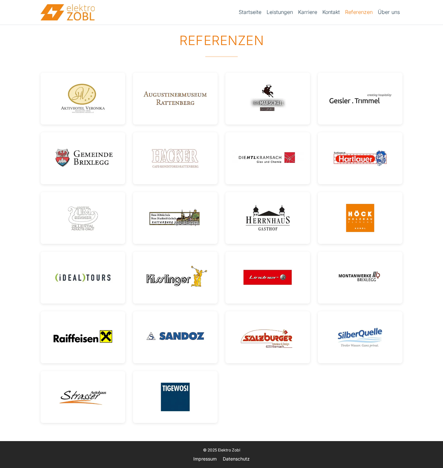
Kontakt (331, 12)
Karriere (307, 12)
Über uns (389, 12)
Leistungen (280, 12)
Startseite (250, 12)
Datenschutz (236, 459)
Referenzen (359, 12)
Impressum (205, 459)
